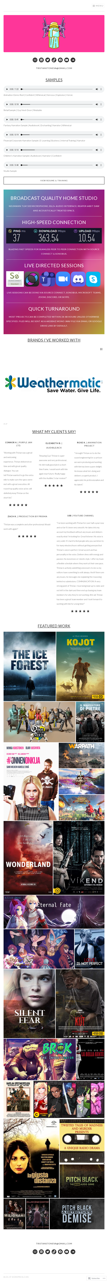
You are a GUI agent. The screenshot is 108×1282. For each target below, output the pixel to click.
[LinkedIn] (41, 60)
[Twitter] (47, 60)
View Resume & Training (54, 181)
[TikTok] (54, 60)
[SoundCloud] (73, 60)
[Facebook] (60, 60)
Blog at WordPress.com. (16, 1277)
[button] (6, 383)
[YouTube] (66, 60)
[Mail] (35, 60)
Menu (99, 5)
